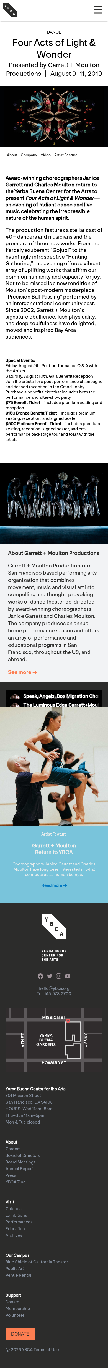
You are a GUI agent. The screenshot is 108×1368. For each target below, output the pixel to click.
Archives (14, 1235)
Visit (10, 1202)
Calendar (14, 1208)
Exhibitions (16, 1215)
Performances (19, 1222)
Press (11, 1175)
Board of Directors (23, 1155)
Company (29, 155)
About (12, 155)
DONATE (20, 1334)
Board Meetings (21, 1162)
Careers (13, 1149)
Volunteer (15, 1315)
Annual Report (19, 1169)
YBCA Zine (16, 1182)
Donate (12, 1302)
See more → (22, 672)
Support (13, 1295)
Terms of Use (46, 1349)
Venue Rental (18, 1275)
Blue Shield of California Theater (37, 1262)
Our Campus (18, 1255)
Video (46, 155)
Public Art (15, 1268)
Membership (18, 1308)
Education (15, 1228)
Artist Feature (66, 155)
